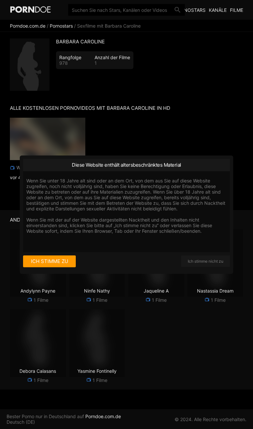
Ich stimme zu (49, 261)
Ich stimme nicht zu (205, 261)
